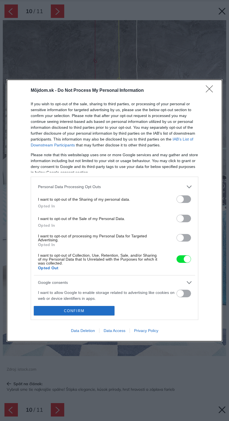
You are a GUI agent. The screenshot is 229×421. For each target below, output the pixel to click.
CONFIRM (74, 311)
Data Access (114, 330)
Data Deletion (83, 330)
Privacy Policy (146, 330)
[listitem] (114, 187)
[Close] (211, 90)
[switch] (183, 199)
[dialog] (114, 210)
